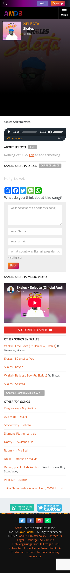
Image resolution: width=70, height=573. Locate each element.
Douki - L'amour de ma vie (20, 459)
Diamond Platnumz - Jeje (20, 434)
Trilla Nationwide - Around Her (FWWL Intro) (33, 488)
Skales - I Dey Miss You (19, 359)
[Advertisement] (35, 79)
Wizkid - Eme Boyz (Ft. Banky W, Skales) (30, 346)
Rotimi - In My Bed (16, 450)
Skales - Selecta (14, 384)
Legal (20, 540)
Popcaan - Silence (15, 480)
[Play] (9, 132)
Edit (32, 147)
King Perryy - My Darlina (20, 408)
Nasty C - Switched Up (18, 442)
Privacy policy (37, 536)
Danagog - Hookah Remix (21, 467)
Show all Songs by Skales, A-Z (23, 393)
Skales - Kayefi (13, 367)
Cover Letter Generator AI (40, 548)
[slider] (58, 131)
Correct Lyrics (50, 165)
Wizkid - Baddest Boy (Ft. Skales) (25, 375)
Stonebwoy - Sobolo (17, 425)
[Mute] (50, 132)
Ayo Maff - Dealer (15, 417)
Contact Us (55, 536)
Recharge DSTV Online (40, 540)
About (23, 536)
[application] (35, 132)
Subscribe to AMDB (33, 330)
